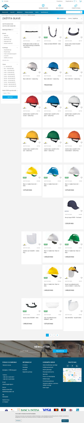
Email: (13, 13)
